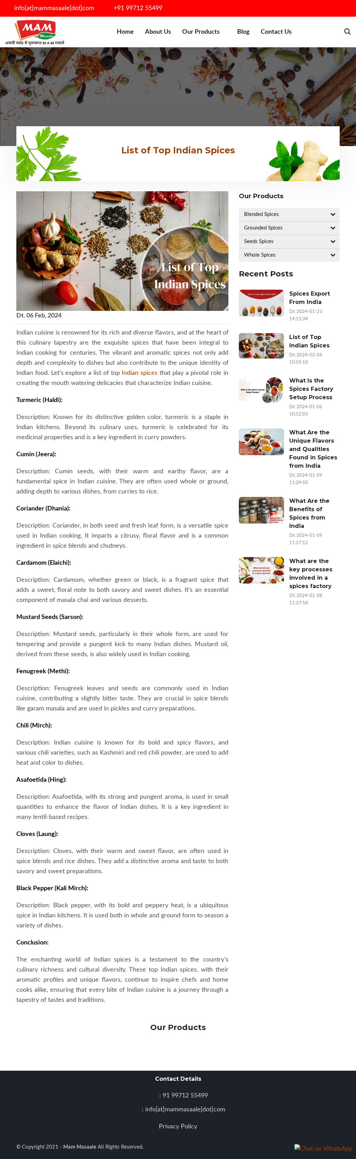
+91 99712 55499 (137, 8)
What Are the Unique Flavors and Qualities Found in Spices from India (313, 449)
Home (125, 32)
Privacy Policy (178, 1127)
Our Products (201, 32)
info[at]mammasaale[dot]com (53, 8)
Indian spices (139, 373)
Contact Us (276, 32)
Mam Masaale (80, 1147)
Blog (243, 32)
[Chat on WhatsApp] (323, 1152)
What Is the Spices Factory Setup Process (311, 389)
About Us (158, 32)
